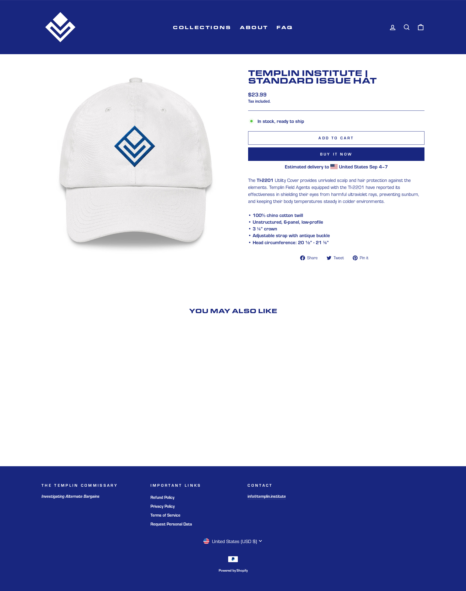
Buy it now (336, 154)
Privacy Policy (162, 506)
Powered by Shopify (233, 570)
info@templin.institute (267, 496)
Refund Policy (162, 497)
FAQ (284, 27)
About (254, 27)
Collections (202, 27)
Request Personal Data (171, 524)
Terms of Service (165, 515)
